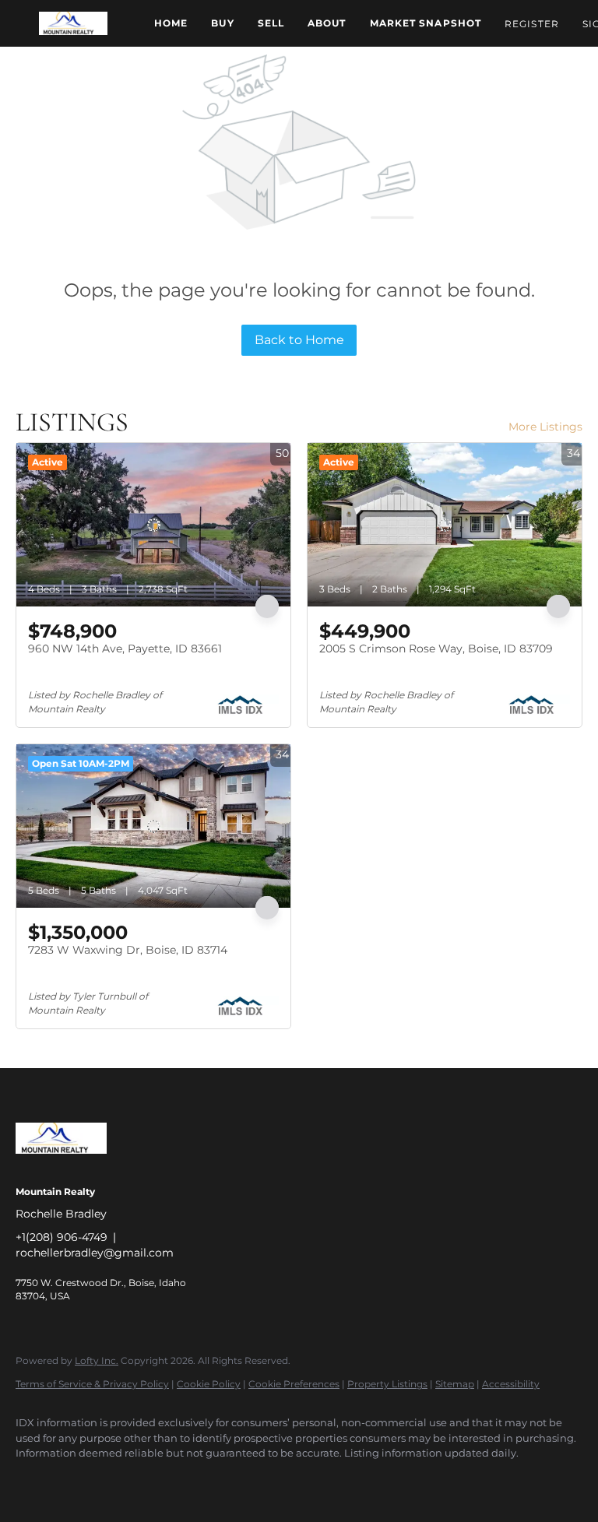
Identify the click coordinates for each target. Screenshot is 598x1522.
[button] (73, 23)
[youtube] (215, 1480)
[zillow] (124, 1480)
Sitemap (454, 1384)
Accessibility (511, 1384)
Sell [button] (271, 23)
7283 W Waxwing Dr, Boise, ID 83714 (127, 950)
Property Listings (387, 1384)
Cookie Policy (209, 1384)
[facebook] (34, 1480)
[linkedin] (79, 1480)
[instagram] (169, 1480)
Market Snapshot (426, 23)
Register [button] (532, 24)
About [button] (327, 23)
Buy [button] (222, 23)
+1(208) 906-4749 (61, 1237)
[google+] (260, 1480)
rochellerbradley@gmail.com (95, 1253)
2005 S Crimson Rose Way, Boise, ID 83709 (436, 648)
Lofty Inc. (96, 1360)
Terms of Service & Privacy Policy (92, 1384)
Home (171, 23)
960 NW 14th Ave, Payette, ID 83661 (125, 648)
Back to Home (299, 339)
